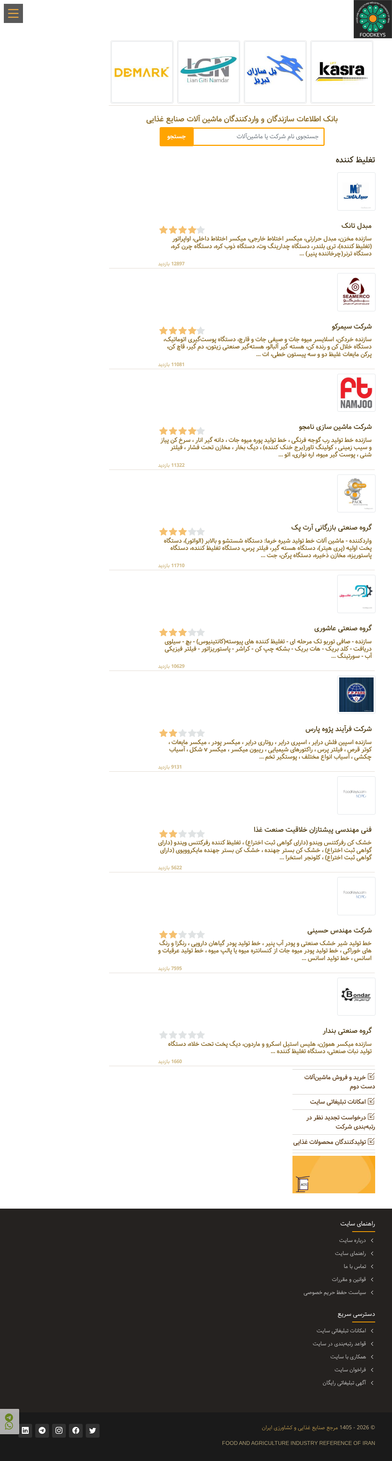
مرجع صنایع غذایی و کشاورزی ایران (300, 1427)
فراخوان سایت (350, 1370)
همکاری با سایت (348, 1357)
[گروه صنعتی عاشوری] (356, 594)
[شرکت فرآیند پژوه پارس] (356, 694)
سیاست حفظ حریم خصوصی (335, 1292)
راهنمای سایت (350, 1253)
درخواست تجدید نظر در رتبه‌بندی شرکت (340, 1122)
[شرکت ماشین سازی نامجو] (356, 393)
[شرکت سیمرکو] (356, 292)
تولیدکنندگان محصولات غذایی (330, 1142)
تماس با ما (355, 1266)
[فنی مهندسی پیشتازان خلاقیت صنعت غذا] (356, 795)
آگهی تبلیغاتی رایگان (344, 1383)
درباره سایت (352, 1240)
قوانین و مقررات (349, 1279)
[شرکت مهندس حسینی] (356, 896)
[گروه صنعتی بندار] (356, 996)
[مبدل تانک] (356, 191)
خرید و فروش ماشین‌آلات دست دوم (339, 1082)
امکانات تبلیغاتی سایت (339, 1102)
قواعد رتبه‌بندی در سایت (339, 1343)
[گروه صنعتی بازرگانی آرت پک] (356, 493)
